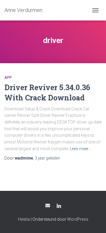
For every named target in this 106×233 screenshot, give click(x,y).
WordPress (77, 219)
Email (47, 205)
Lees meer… (80, 148)
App (8, 78)
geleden (47, 158)
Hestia (24, 219)
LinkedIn (59, 206)
